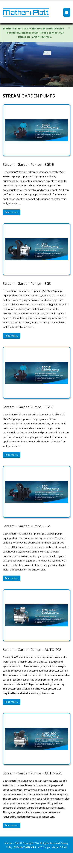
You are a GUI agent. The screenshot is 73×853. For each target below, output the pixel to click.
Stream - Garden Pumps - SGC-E (28, 407)
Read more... (11, 212)
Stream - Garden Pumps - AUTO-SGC (32, 773)
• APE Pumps (44, 847)
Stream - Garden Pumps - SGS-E (28, 164)
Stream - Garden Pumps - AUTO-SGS (32, 649)
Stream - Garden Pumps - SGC (27, 526)
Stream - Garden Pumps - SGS (27, 283)
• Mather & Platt (59, 847)
